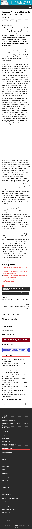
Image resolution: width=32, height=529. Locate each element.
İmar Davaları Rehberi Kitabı (9, 420)
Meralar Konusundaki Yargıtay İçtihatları (15, 293)
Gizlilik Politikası (6, 436)
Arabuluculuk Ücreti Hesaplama (10, 498)
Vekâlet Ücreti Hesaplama (8, 518)
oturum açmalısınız (20, 323)
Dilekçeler (4, 501)
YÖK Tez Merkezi (6, 491)
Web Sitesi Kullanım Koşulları (9, 444)
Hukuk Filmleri (5, 487)
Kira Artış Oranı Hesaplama (8, 509)
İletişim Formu (5, 438)
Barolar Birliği (5, 477)
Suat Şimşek (17, 21)
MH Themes (15, 525)
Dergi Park (4, 484)
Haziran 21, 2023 (7, 21)
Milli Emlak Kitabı (6, 428)
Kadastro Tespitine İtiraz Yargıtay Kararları (13, 289)
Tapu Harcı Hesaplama (7, 515)
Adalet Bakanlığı (6, 466)
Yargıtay (4, 455)
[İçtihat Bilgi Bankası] (16, 4)
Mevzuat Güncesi (6, 441)
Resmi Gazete (5, 473)
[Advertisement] (16, 143)
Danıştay (4, 459)
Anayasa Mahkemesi (7, 452)
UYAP (3, 470)
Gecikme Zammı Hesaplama (9, 504)
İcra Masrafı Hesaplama (8, 506)
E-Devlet (4, 463)
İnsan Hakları (5, 480)
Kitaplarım (4, 418)
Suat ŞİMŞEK (5, 415)
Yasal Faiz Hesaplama (7, 520)
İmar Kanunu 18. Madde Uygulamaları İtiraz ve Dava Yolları (15, 424)
